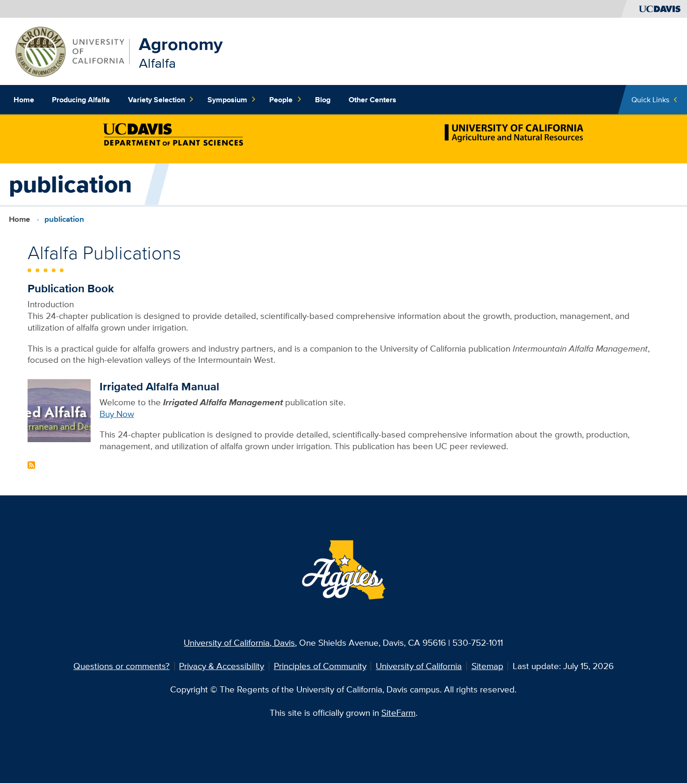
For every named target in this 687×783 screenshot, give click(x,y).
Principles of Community (320, 665)
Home (24, 99)
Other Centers (372, 99)
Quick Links (650, 99)
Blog (322, 99)
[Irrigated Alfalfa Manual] (59, 409)
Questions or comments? (121, 665)
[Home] (72, 50)
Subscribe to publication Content (31, 465)
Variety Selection (156, 99)
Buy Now (117, 413)
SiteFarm (398, 712)
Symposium (227, 99)
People (281, 99)
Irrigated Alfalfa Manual (159, 386)
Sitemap (487, 665)
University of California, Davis (239, 642)
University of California (419, 665)
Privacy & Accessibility (221, 665)
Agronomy (181, 44)
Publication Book (71, 288)
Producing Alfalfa (81, 99)
